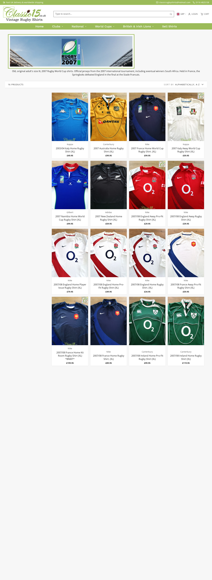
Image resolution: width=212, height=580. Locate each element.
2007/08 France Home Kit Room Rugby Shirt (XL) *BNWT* (70, 331)
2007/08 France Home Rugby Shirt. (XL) (108, 331)
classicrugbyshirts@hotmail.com (174, 2)
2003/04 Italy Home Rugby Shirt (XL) (70, 125)
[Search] (171, 14)
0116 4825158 (202, 2)
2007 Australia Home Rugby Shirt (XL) (108, 125)
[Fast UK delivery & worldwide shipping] (23, 2)
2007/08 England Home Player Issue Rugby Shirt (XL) (70, 261)
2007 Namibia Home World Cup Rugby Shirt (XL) (70, 193)
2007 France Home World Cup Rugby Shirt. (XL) (147, 125)
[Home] (24, 14)
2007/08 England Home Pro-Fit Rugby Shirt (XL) (108, 261)
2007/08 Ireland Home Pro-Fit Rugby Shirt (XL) (147, 331)
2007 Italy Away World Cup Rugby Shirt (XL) (186, 125)
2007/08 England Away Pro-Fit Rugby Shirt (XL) (147, 193)
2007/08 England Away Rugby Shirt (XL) (186, 193)
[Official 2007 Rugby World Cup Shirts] (71, 67)
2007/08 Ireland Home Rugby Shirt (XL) (186, 331)
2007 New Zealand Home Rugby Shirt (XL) (108, 193)
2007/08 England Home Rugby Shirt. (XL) (147, 261)
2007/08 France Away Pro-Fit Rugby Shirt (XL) (186, 261)
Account (193, 14)
